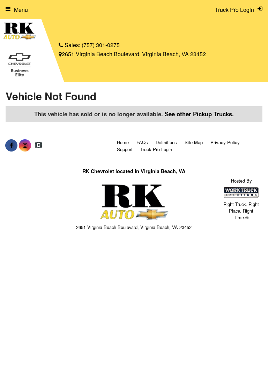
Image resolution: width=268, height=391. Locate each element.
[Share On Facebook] (11, 145)
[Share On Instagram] (25, 145)
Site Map (194, 142)
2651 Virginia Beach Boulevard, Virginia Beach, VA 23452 (134, 54)
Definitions (166, 142)
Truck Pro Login (156, 149)
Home (123, 142)
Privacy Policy (225, 142)
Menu (21, 10)
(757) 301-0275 (101, 45)
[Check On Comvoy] (38, 145)
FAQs (142, 142)
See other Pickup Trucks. (199, 114)
